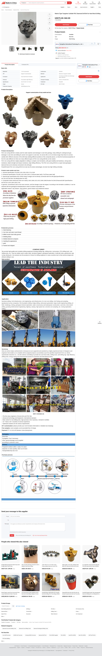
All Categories (6, 7)
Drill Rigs (28, 609)
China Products (24, 645)
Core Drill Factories (6, 635)
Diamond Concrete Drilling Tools (9, 628)
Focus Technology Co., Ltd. (42, 650)
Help (76, 7)
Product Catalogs (21, 606)
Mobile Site (81, 645)
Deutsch (48, 647)
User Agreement (59, 650)
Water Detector (54, 614)
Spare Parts (3, 614)
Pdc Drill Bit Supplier (53, 635)
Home (2, 9)
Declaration (65, 650)
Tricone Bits (28, 611)
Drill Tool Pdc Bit (92, 635)
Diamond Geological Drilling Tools (41, 628)
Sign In (57, 58)
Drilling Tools (53, 611)
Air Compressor (79, 614)
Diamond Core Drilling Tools (25, 628)
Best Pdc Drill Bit (82, 635)
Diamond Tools (16, 9)
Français (33, 647)
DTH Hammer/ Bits (80, 609)
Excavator (28, 614)
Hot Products (17, 645)
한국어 (62, 647)
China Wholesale (45, 645)
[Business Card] (98, 70)
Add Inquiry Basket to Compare (27, 54)
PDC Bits (53, 609)
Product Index (75, 645)
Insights (86, 645)
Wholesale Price (53, 645)
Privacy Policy (71, 650)
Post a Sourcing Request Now (40, 535)
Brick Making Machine (6, 609)
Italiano (44, 647)
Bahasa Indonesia (89, 647)
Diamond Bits (4, 611)
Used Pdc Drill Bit (72, 635)
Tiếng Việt (83, 647)
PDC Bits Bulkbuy (6, 638)
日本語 (66, 647)
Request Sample (80, 28)
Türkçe (78, 647)
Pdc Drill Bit (63, 635)
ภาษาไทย (73, 647)
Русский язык (38, 647)
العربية (58, 647)
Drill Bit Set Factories (17, 635)
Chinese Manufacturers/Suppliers (34, 645)
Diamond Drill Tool (42, 635)
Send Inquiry (66, 24)
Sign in (99, 3)
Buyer (69, 7)
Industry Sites (59, 645)
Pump (77, 611)
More (2, 641)
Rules (100, 7)
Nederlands (53, 647)
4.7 (83, 66)
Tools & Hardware (8, 9)
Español (22, 647)
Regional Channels (67, 645)
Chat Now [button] (90, 24)
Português (28, 647)
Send (12, 535)
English (18, 647)
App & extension (83, 7)
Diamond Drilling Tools (25, 9)
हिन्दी (69, 647)
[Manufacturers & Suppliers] (9, 2)
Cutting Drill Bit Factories (30, 635)
